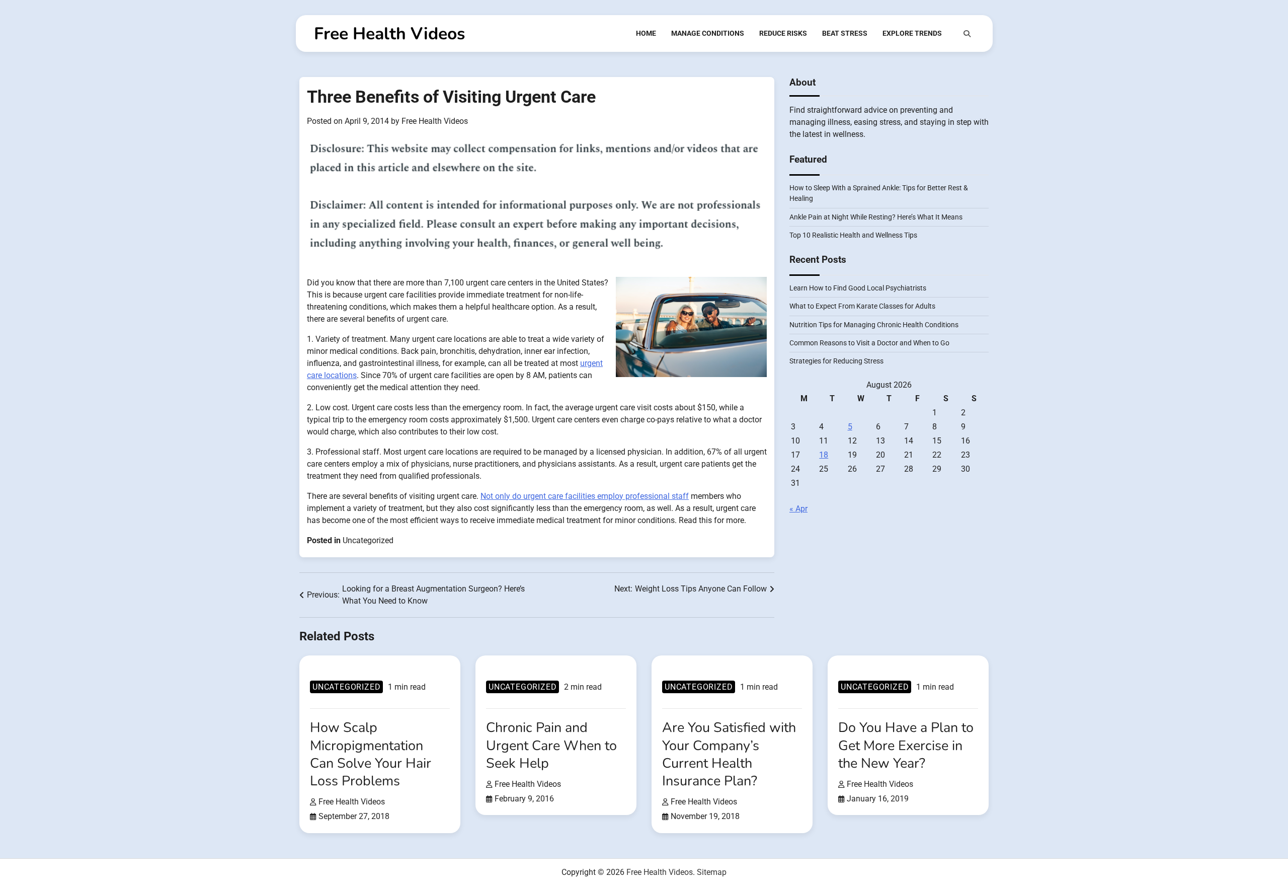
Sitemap (712, 872)
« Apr (798, 508)
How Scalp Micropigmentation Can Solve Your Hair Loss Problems (370, 754)
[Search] (967, 33)
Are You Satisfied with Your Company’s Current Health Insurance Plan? (729, 754)
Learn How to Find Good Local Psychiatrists (857, 288)
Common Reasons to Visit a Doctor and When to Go (869, 343)
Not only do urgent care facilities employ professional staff (584, 496)
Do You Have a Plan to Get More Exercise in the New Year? (906, 745)
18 (823, 455)
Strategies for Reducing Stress (836, 361)
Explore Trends (912, 33)
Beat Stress (844, 33)
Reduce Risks (783, 33)
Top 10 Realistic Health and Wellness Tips (853, 236)
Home (646, 33)
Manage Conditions (707, 33)
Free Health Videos (389, 33)
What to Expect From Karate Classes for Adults (862, 307)
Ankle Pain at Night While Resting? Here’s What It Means (875, 217)
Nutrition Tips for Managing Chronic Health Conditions (873, 325)
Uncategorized (368, 540)
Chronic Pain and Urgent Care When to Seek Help (551, 745)
